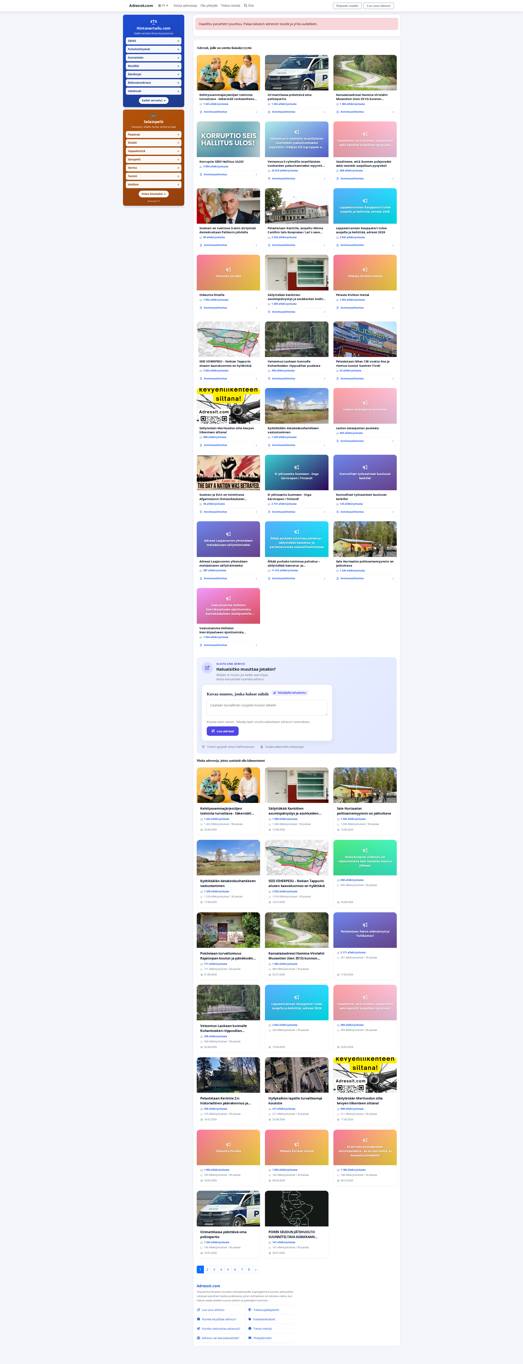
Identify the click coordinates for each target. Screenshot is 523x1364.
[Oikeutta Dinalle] (228, 283)
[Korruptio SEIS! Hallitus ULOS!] (228, 150)
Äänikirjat (153, 74)
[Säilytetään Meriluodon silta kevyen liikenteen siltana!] (228, 419)
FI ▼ (165, 5)
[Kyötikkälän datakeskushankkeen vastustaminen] (296, 419)
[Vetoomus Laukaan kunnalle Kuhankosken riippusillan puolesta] (296, 352)
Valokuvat (153, 91)
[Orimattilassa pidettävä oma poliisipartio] (296, 86)
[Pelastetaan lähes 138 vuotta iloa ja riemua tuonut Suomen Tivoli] (365, 352)
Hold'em (153, 184)
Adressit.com (141, 5)
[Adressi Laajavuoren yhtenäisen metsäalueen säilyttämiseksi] (228, 552)
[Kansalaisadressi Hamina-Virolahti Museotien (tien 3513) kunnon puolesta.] (365, 86)
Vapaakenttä (153, 151)
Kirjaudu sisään (347, 5)
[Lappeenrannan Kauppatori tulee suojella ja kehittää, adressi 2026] (365, 219)
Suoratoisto (153, 57)
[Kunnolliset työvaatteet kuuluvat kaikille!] (365, 486)
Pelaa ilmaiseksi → (154, 194)
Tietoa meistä (230, 5)
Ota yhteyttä (209, 5)
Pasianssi (153, 134)
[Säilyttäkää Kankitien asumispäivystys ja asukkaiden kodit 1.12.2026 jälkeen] (296, 286)
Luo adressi (225, 731)
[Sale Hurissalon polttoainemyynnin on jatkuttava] (365, 552)
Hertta (153, 168)
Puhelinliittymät (153, 49)
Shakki (153, 143)
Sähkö (153, 41)
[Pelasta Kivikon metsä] (365, 283)
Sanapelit (153, 159)
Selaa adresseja (185, 5)
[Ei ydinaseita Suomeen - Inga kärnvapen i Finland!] (296, 486)
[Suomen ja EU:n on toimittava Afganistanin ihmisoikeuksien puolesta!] (228, 486)
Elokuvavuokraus (153, 82)
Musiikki (153, 66)
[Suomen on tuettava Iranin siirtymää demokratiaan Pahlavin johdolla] (228, 219)
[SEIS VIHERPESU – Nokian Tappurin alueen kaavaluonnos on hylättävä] (228, 352)
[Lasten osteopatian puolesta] (365, 417)
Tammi (153, 176)
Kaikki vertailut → (154, 100)
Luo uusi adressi (378, 5)
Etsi (251, 5)
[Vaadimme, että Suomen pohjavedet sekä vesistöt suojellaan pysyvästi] (365, 152)
